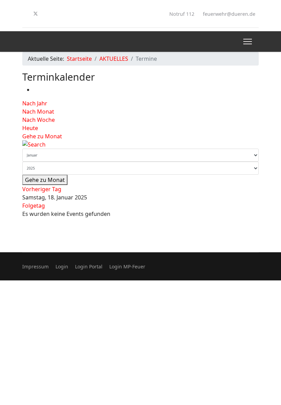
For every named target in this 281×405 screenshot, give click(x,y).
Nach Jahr (34, 103)
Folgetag (33, 205)
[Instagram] (47, 14)
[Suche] (140, 144)
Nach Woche (38, 120)
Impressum (35, 266)
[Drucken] (35, 89)
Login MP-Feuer (127, 266)
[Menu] (247, 41)
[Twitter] (35, 14)
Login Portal (88, 266)
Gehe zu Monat (42, 136)
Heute (30, 128)
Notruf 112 (181, 14)
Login (62, 266)
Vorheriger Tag (41, 189)
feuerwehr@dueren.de (229, 14)
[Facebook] (24, 14)
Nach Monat (38, 111)
